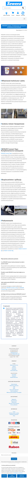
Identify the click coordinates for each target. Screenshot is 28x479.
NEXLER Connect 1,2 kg (11, 287)
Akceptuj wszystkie (22, 476)
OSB (14, 387)
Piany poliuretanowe (14, 389)
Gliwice (14, 366)
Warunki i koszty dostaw (14, 403)
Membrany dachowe (14, 385)
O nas (14, 411)
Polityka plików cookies (14, 413)
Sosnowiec (14, 369)
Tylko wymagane (12, 476)
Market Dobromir (14, 377)
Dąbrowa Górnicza (14, 365)
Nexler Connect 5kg (8, 250)
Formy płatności (14, 404)
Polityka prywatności (14, 414)
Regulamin (14, 399)
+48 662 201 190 (15, 354)
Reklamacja (14, 402)
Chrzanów (14, 374)
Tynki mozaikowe (14, 391)
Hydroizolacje (14, 384)
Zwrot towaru (14, 400)
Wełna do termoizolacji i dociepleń (14, 392)
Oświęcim (14, 376)
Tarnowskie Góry (14, 370)
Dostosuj (4, 475)
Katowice (14, 367)
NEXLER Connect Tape (6, 153)
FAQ (14, 415)
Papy (14, 388)
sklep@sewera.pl (14, 352)
